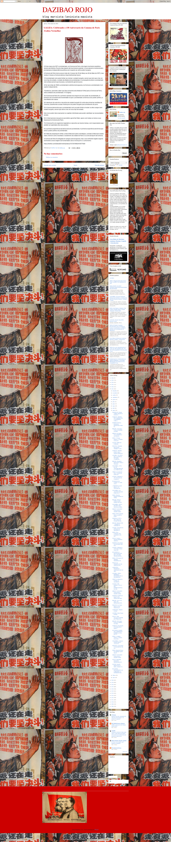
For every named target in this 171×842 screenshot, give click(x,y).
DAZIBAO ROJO (67, 9)
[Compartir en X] (76, 148)
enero (114, 677)
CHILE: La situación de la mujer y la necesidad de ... (117, 580)
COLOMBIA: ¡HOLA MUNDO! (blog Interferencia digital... (117, 506)
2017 (112, 686)
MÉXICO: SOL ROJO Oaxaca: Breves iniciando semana (117, 592)
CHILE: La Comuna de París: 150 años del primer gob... (117, 473)
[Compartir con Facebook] (77, 148)
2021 (112, 389)
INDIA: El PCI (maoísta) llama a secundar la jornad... (117, 515)
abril (114, 408)
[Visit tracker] (110, 781)
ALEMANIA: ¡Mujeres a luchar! (117, 610)
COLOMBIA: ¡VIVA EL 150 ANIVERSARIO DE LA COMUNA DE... (117, 467)
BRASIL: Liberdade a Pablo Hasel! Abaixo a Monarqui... (117, 463)
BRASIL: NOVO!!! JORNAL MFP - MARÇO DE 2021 (117, 501)
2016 (112, 689)
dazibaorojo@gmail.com (122, 144)
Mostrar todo (125, 751)
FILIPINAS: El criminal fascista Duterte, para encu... (117, 544)
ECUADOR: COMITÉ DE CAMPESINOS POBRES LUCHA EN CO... (117, 632)
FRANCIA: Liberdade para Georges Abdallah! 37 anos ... (117, 447)
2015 (112, 691)
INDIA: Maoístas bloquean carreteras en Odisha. (117, 496)
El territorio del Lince (116, 748)
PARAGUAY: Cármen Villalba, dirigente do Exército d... (117, 414)
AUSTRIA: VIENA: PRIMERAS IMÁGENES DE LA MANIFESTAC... (117, 575)
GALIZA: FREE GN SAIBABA (116, 443)
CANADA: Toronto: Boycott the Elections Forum (117, 320)
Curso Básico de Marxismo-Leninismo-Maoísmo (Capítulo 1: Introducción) (118, 241)
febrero (114, 675)
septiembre (115, 397)
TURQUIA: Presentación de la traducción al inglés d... (117, 627)
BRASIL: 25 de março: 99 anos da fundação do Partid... (117, 430)
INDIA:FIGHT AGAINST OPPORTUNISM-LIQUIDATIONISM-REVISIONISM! (118, 287)
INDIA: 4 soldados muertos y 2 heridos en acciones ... (117, 638)
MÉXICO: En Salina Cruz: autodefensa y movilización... (117, 435)
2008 (112, 706)
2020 (112, 680)
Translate (120, 165)
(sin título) (112, 278)
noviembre (115, 393)
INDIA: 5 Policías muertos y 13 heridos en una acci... (117, 439)
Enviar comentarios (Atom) (77, 170)
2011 (112, 699)
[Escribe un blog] (74, 148)
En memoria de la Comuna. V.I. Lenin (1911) (117, 482)
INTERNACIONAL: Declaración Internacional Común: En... (117, 424)
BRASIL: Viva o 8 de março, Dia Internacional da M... (117, 602)
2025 (112, 380)
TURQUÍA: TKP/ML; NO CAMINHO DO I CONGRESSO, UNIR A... (117, 418)
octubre (114, 395)
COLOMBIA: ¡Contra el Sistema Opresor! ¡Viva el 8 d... (117, 642)
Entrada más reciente (50, 165)
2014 (112, 693)
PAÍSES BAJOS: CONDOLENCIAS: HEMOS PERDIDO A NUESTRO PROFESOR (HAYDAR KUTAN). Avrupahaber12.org (118, 361)
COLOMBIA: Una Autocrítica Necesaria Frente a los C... (117, 492)
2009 (112, 704)
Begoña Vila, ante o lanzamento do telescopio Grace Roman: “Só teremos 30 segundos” (119, 718)
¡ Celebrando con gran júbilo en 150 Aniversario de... (117, 487)
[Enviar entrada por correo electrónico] (69, 148)
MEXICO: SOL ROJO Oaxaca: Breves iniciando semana (117, 510)
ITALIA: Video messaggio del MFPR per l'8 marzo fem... (117, 618)
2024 (112, 382)
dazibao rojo (122, 112)
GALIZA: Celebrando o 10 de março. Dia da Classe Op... (117, 549)
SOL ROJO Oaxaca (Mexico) (118, 723)
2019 (112, 682)
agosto (114, 399)
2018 (112, 684)
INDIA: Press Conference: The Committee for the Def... (116, 534)
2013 (112, 695)
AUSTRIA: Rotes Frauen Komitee (117, 613)
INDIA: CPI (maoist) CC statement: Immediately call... (117, 559)
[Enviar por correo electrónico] (72, 148)
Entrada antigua (99, 165)
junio (114, 403)
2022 (112, 386)
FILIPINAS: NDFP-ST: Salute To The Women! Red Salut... (117, 597)
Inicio (75, 165)
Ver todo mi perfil (121, 118)
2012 (112, 697)
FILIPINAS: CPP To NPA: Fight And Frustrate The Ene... (117, 520)
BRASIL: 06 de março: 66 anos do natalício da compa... (117, 622)
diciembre (115, 390)
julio (114, 401)
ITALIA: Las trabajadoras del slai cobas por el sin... (117, 564)
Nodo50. (113, 731)
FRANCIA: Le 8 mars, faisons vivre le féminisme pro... (117, 606)
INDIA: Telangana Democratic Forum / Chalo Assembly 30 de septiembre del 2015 (118, 282)
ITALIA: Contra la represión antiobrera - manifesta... (117, 539)
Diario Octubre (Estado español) (119, 740)
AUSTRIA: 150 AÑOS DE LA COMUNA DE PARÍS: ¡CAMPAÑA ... (117, 457)
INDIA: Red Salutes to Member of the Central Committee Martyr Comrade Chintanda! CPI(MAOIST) (118, 309)
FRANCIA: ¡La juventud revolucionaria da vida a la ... (117, 647)
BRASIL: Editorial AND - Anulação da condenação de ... (117, 524)
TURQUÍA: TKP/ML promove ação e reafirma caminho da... (117, 452)
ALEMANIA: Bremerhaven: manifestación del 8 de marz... (117, 569)
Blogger (97, 829)
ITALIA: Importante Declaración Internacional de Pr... (117, 661)
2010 (112, 702)
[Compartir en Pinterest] (79, 148)
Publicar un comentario (52, 157)
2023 (112, 384)
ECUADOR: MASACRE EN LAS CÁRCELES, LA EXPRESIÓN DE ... (117, 670)
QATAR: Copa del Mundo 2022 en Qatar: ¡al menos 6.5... (117, 665)
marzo (114, 410)
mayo (114, 406)
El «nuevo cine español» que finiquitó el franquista (118, 742)
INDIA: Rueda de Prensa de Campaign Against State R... (117, 651)
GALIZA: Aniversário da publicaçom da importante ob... (117, 529)
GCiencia (114, 715)
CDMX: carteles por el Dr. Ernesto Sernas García (119, 725)
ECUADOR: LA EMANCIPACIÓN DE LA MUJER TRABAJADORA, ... (117, 554)
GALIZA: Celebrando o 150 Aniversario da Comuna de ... (117, 478)
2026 (112, 378)
